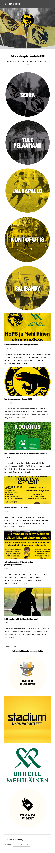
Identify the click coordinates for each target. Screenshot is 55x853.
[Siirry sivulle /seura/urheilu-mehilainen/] (27, 765)
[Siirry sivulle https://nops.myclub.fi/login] (27, 674)
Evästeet (7, 845)
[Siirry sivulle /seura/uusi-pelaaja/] (27, 143)
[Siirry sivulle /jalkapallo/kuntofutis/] (27, 239)
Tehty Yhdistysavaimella (22, 844)
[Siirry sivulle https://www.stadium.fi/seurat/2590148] (27, 719)
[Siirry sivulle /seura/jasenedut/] (27, 807)
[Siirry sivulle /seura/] (27, 94)
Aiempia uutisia (10, 646)
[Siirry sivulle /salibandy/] (27, 288)
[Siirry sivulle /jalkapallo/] (27, 191)
